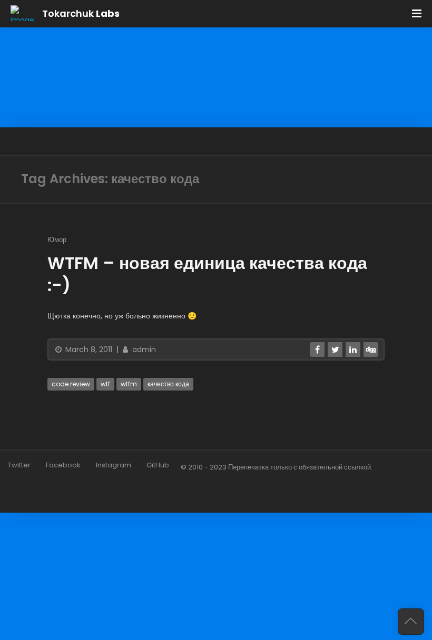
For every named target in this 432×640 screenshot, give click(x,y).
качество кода (168, 383)
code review (71, 383)
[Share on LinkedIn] (353, 349)
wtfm (129, 383)
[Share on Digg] (371, 349)
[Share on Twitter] (335, 349)
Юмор (56, 240)
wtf (105, 383)
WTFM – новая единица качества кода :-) (207, 274)
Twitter (19, 465)
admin (143, 349)
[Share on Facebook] (317, 349)
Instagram (113, 465)
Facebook (63, 465)
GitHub (157, 465)
